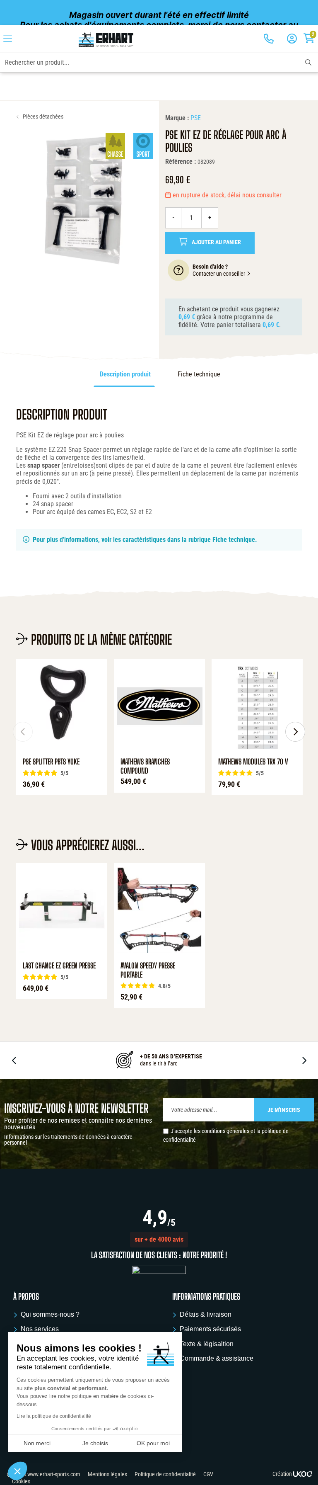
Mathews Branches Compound (145, 766)
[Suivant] (295, 732)
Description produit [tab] (125, 374)
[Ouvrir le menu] (7, 39)
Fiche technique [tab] (199, 374)
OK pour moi (153, 1443)
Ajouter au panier (216, 242)
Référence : (180, 161)
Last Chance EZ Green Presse (59, 965)
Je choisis (95, 1443)
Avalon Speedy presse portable (147, 970)
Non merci (37, 1443)
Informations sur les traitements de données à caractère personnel (68, 1139)
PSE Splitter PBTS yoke (51, 761)
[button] (159, 1239)
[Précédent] (23, 732)
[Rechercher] (308, 62)
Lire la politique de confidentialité (54, 1416)
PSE (195, 118)
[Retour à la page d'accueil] (106, 39)
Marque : (177, 118)
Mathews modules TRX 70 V (253, 761)
